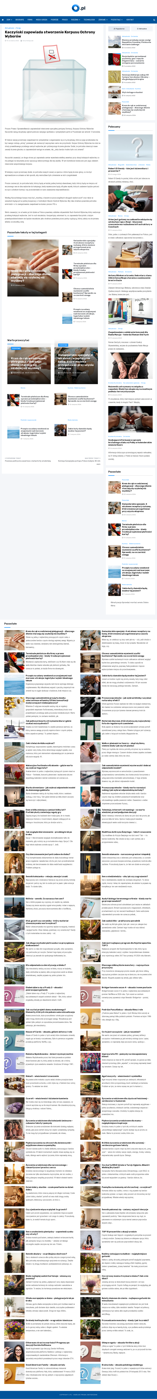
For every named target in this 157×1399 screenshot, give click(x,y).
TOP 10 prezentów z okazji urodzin (119, 1232)
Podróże (54, 20)
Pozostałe (116, 20)
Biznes (23, 388)
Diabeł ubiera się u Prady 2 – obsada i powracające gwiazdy (44, 988)
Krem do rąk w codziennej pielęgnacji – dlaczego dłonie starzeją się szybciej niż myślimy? (31, 275)
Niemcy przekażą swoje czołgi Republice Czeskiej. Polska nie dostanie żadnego (136, 42)
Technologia (89, 20)
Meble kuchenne (79, 388)
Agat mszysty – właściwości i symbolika (122, 1076)
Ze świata (134, 36)
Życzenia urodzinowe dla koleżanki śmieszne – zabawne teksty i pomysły (49, 1122)
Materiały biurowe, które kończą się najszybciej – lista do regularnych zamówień (126, 722)
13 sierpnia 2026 (81, 278)
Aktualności (9, 28)
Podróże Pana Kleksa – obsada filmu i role (122, 1010)
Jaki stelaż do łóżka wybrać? (40, 743)
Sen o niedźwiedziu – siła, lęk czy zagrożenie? (125, 876)
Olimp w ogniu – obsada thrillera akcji (120, 1343)
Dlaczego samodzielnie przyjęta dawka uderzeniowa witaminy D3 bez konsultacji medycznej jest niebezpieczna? (47, 700)
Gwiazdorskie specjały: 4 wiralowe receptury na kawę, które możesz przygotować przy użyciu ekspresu (84, 245)
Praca (65, 20)
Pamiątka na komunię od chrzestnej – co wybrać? (127, 1187)
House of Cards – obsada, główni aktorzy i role (49, 1032)
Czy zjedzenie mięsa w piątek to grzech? (46, 1209)
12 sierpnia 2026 (81, 299)
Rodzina (74, 20)
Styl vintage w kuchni (132, 92)
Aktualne (143, 29)
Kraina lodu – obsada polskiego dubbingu (122, 1365)
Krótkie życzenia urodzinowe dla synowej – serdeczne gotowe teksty (123, 1144)
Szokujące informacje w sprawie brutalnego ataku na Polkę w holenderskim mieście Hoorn (130, 442)
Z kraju (18, 28)
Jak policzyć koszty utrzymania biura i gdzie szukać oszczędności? (48, 722)
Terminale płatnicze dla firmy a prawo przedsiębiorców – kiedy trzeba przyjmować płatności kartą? (84, 269)
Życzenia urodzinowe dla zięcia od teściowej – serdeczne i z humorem (125, 1099)
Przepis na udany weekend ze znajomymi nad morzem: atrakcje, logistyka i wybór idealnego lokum (84, 313)
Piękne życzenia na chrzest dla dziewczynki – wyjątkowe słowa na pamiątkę (49, 1144)
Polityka (121, 272)
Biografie (20, 20)
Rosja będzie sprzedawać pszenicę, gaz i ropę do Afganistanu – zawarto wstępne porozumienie (134, 59)
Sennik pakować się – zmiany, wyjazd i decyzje (125, 1209)
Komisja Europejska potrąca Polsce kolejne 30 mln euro (79, 462)
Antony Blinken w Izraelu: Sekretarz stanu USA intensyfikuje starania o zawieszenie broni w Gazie (130, 278)
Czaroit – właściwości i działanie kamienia (47, 1098)
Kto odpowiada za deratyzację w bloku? (46, 965)
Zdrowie (102, 20)
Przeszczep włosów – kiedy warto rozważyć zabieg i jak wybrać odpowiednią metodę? (124, 788)
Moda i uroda (41, 20)
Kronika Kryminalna (115, 383)
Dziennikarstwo (131, 165)
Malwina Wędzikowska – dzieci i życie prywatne (49, 1054)
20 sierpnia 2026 (81, 253)
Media (148, 165)
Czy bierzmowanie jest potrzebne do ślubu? (48, 854)
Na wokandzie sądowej (131, 383)
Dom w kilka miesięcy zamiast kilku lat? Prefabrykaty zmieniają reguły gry (46, 811)
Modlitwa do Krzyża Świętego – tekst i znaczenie (126, 832)
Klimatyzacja (116, 602)
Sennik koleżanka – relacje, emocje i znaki (47, 876)
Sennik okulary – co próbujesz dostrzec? (46, 1254)
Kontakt (130, 20)
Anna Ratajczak (28, 41)
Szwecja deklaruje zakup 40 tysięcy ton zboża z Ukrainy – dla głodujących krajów (136, 77)
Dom (8, 20)
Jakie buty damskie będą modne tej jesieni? (80, 430)
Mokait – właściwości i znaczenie (42, 1076)
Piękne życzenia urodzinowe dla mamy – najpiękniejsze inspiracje (122, 1122)
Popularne (120, 29)
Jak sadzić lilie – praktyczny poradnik (121, 921)
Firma (30, 20)
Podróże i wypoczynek (28, 420)
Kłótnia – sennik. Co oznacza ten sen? (45, 899)
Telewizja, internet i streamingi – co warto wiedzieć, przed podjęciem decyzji (123, 811)
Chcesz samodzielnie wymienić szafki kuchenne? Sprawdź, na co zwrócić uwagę (84, 292)
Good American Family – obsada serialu (45, 1365)
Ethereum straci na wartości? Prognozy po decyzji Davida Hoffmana (47, 1344)
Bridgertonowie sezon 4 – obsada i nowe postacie (127, 987)
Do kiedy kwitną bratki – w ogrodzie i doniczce (49, 1320)
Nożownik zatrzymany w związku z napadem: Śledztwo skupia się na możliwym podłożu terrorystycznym (130, 389)
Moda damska (73, 420)
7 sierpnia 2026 (80, 321)
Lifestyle (141, 165)
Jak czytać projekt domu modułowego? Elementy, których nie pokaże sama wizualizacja (50, 1011)
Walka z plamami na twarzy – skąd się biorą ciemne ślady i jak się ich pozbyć (123, 744)
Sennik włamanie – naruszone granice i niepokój (126, 854)
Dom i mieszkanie (128, 89)
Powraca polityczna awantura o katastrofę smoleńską (28, 461)
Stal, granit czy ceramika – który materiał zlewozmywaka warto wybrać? (47, 922)
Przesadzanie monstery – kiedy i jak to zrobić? (125, 1320)
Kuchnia (70, 388)
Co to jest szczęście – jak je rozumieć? (121, 1032)
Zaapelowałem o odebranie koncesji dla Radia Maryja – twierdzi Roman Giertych (128, 333)
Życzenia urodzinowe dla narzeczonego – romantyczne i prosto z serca (47, 1166)
